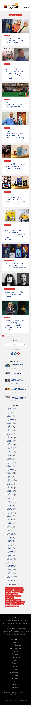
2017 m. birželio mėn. (9, 558)
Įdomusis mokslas (15, 668)
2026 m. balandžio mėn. (10, 414)
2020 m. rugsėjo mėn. (9, 506)
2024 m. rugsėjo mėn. (9, 440)
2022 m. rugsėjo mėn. (9, 473)
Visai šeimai (14, 687)
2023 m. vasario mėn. (9, 466)
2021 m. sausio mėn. (9, 501)
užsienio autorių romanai (17, 592)
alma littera (13, 588)
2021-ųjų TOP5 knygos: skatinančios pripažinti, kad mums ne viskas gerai (15, 167)
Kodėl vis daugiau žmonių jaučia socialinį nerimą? (18, 372)
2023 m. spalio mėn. (9, 455)
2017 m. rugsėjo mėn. (9, 555)
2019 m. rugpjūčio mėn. (10, 523)
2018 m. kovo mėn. (9, 547)
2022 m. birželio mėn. (9, 477)
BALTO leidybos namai (19, 590)
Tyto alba (8, 588)
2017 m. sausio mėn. (9, 563)
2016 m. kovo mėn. (9, 577)
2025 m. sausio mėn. (9, 434)
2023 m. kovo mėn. (9, 465)
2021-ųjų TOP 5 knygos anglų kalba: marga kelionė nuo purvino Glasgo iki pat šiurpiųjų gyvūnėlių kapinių (15, 199)
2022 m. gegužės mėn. (9, 479)
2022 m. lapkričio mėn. (9, 470)
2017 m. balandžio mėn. (10, 559)
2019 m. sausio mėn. (9, 533)
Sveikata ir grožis (14, 686)
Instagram (15, 692)
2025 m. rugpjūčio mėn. (10, 425)
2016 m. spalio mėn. (9, 568)
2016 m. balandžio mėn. (10, 576)
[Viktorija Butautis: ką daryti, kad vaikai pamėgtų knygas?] (7, 390)
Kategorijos (14, 642)
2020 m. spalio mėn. (9, 505)
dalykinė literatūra (9, 598)
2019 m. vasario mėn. (9, 531)
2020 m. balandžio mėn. (10, 513)
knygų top (8, 604)
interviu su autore (14, 604)
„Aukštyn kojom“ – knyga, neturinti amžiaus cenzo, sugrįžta (18, 366)
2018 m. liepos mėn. (9, 541)
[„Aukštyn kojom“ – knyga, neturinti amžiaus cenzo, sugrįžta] (7, 366)
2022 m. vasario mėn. (9, 483)
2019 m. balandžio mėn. (10, 529)
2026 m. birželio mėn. (9, 411)
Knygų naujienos (9, 260)
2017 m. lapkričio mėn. (9, 552)
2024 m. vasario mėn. (9, 450)
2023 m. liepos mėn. (9, 459)
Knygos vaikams (14, 674)
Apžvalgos (7, 161)
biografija (22, 602)
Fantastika (14, 665)
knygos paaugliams (14, 606)
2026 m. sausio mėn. (9, 418)
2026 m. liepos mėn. (9, 409)
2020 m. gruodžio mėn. (9, 502)
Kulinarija (7, 225)
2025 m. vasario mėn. (9, 433)
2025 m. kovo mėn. (9, 432)
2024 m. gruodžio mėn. (9, 436)
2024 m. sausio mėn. (9, 451)
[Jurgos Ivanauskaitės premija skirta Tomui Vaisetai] (15, 279)
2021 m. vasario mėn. (9, 500)
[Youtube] (18, 353)
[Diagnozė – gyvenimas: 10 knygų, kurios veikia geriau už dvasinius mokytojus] (7, 398)
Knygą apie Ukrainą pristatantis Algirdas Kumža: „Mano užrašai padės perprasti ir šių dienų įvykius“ (14, 135)
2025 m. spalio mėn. (9, 422)
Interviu (7, 35)
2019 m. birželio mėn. (9, 526)
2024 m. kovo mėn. (9, 448)
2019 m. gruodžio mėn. (9, 518)
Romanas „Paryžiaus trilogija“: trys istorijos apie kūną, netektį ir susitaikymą (17, 381)
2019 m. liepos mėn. (9, 525)
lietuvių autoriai (9, 602)
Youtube (23, 692)
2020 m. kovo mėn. (9, 515)
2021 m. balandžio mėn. (10, 497)
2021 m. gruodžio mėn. (9, 486)
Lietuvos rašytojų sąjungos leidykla (13, 600)
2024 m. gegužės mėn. (9, 445)
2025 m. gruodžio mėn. (9, 419)
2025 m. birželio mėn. (9, 427)
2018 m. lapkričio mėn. (9, 536)
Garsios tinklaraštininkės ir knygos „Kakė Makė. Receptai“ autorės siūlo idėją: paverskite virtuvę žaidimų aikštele (15, 233)
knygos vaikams (17, 596)
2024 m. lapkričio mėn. (9, 437)
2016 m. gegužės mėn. (9, 575)
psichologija (15, 602)
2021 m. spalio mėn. (9, 488)
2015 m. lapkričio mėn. (9, 580)
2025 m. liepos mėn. (9, 426)
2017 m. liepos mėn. (9, 556)
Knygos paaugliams (14, 672)
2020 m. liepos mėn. (9, 509)
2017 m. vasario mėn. (9, 562)
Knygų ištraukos (14, 653)
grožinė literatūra (9, 590)
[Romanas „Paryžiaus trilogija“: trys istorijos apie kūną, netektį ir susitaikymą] (7, 381)
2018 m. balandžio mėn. (10, 545)
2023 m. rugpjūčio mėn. (10, 458)
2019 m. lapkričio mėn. (9, 519)
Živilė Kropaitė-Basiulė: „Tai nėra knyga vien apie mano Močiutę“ (14, 40)
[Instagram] (15, 353)
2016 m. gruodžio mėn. (9, 565)
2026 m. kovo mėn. (9, 415)
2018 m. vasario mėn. (9, 548)
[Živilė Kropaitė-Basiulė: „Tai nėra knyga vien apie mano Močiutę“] (15, 26)
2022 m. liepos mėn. (9, 476)
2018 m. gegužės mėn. (9, 544)
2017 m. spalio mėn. (9, 554)
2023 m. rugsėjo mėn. (9, 456)
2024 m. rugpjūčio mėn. (10, 441)
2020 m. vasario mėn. (9, 516)
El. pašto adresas (16, 694)
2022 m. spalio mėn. (9, 472)
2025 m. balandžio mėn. (10, 430)
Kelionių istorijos (14, 671)
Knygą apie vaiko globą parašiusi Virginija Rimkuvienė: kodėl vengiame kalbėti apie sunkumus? (14, 325)
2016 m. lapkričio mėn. (9, 566)
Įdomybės (14, 650)
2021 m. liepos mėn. (9, 493)
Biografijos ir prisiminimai (14, 662)
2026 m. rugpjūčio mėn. (10, 408)
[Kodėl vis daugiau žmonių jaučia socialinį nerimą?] (7, 374)
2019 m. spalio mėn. (9, 520)
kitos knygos (8, 592)
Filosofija (15, 666)
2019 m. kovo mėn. (9, 530)
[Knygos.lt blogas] (11, 5)
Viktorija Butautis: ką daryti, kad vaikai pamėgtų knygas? (18, 389)
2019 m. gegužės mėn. (9, 527)
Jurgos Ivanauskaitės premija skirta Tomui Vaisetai (13, 294)
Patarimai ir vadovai (14, 679)
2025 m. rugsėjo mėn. (9, 423)
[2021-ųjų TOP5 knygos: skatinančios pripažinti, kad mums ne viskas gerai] (15, 151)
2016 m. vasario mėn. (9, 579)
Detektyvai (14, 663)
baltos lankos (20, 588)
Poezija (14, 681)
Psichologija (14, 683)
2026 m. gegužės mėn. (9, 412)
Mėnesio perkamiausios (14, 656)
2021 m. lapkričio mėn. (9, 487)
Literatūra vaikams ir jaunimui (12, 594)
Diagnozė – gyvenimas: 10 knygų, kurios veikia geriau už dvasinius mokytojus (18, 397)
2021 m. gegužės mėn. (9, 495)
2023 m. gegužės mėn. (9, 462)
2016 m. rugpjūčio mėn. (10, 570)
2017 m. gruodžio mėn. (9, 551)
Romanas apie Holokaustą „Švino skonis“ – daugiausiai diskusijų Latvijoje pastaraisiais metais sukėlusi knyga (13, 72)
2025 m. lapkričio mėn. (9, 420)
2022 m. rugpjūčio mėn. (10, 475)
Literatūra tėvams (15, 677)
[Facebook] (12, 353)
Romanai (14, 684)
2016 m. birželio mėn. (9, 573)
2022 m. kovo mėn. (9, 482)
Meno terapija (15, 678)
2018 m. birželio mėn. (9, 543)
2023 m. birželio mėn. (9, 461)
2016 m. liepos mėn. (9, 572)
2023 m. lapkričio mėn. (9, 454)
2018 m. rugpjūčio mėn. (10, 540)
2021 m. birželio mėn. (9, 494)
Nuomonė (15, 659)
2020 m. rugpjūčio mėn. (10, 508)
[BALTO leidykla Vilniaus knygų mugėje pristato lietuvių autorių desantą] (15, 251)
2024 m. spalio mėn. (9, 438)
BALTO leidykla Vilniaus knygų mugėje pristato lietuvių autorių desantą (15, 265)
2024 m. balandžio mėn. (10, 447)
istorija (7, 606)
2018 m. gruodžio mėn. (9, 534)
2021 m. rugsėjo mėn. (9, 490)
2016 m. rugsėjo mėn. (9, 569)
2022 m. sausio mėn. (9, 484)
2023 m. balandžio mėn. (10, 463)
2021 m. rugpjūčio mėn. (10, 491)
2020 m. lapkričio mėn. (9, 504)
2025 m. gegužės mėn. (9, 429)
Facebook (7, 692)
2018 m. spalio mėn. (9, 537)
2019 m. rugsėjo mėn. (9, 522)
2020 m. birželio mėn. (9, 511)
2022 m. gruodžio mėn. (9, 469)
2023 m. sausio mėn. (9, 468)
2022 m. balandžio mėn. (10, 480)
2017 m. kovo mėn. (9, 561)
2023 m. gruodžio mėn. (9, 452)
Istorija (14, 669)
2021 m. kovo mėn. (9, 498)
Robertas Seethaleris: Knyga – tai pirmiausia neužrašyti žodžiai (14, 104)
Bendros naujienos (10, 289)
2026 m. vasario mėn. (9, 416)
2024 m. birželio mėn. (9, 444)
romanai (21, 604)
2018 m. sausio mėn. (9, 550)
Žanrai (14, 660)
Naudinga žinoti (14, 657)
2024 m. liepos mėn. (9, 443)
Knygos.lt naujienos (14, 645)
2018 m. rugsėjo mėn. (9, 538)
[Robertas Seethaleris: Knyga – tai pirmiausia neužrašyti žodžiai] (15, 90)
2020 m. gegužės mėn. (9, 512)
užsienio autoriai (9, 596)
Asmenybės (14, 647)
